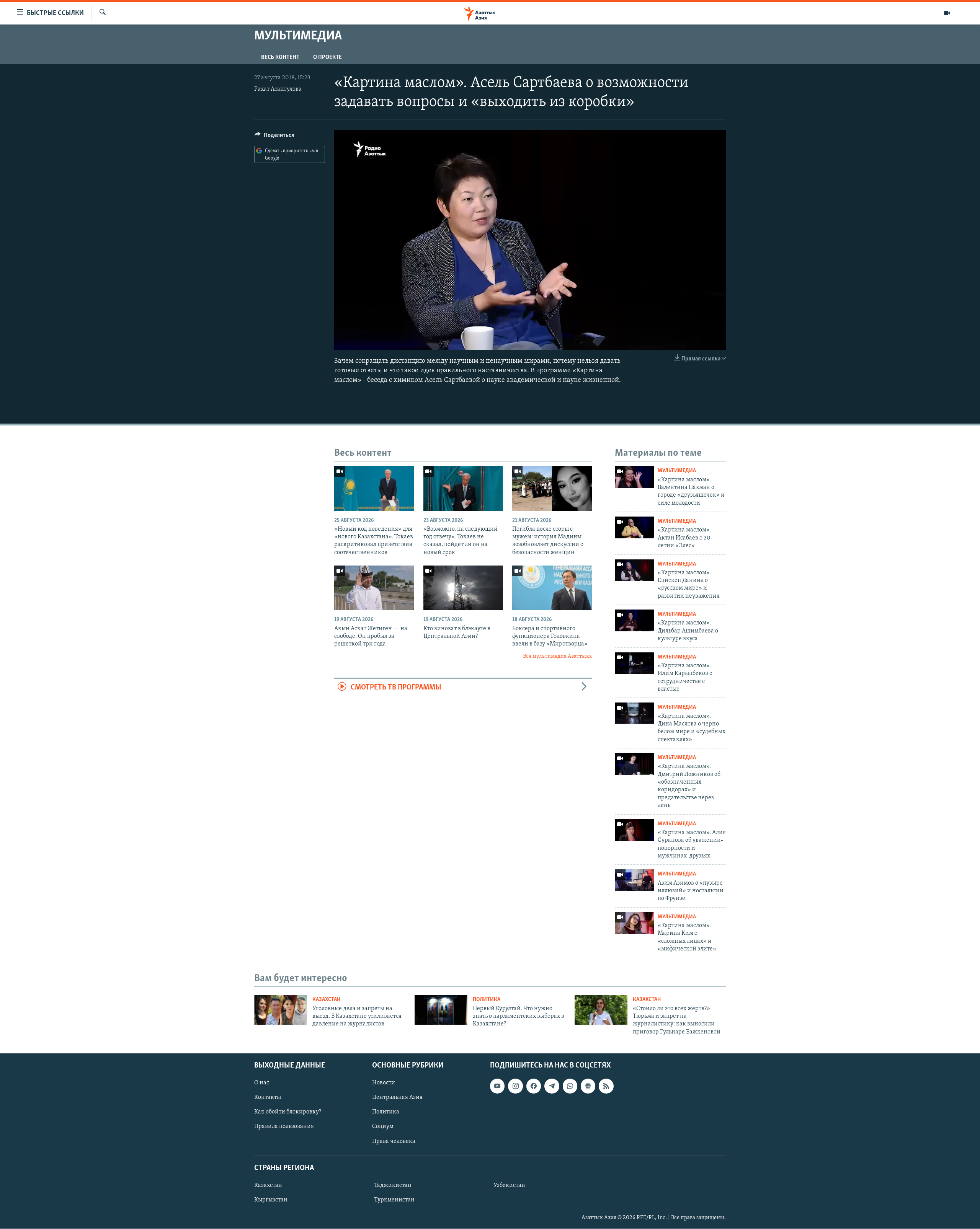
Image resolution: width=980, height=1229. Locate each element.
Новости (383, 1083)
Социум (383, 1127)
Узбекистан (509, 1185)
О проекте (327, 57)
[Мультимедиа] (947, 13)
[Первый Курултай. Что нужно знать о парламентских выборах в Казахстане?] (441, 1010)
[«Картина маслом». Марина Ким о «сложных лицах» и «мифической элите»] (634, 923)
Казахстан (326, 999)
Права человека (393, 1141)
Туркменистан (394, 1200)
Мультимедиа (677, 471)
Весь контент (280, 57)
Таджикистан (393, 1185)
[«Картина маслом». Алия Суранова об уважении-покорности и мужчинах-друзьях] (634, 830)
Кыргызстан (270, 1200)
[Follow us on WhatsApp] (570, 1086)
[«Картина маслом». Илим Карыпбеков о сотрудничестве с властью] (634, 663)
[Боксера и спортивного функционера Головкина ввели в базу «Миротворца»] (552, 588)
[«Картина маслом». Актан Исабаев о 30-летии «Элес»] (634, 527)
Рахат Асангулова (278, 89)
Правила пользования (284, 1127)
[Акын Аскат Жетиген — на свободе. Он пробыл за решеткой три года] (374, 588)
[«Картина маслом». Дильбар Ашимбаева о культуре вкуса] (634, 620)
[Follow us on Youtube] (497, 1086)
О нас (261, 1083)
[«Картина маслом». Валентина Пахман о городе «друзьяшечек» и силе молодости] (634, 477)
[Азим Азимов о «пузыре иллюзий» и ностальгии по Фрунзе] (634, 880)
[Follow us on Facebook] (533, 1086)
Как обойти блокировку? (287, 1112)
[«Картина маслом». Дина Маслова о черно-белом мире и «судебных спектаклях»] (634, 713)
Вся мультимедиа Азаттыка (557, 656)
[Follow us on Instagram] (515, 1086)
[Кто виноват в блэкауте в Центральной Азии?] (463, 588)
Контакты (267, 1098)
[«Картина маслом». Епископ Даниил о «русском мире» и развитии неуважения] (634, 570)
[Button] (274, 137)
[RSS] (606, 1086)
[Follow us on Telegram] (551, 1086)
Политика (486, 999)
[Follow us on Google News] (588, 1086)
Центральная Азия (397, 1098)
